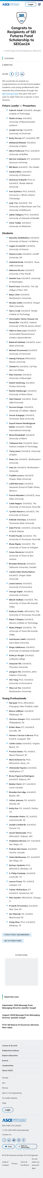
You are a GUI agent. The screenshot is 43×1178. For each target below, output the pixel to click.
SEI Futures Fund (10, 93)
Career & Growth (9, 1045)
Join (3, 1083)
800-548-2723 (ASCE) (11, 1125)
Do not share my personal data (35, 1163)
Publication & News (10, 1050)
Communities (7, 1065)
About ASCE (7, 1070)
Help (4, 1103)
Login (30, 4)
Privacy (15, 1163)
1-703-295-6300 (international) (15, 1130)
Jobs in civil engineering (12, 1093)
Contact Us (6, 1134)
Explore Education (10, 1055)
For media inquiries (9, 1098)
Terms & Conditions (24, 1163)
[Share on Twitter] (17, 74)
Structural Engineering (16, 935)
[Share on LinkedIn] (22, 74)
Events (5, 1060)
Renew (5, 1088)
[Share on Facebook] (11, 74)
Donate (5, 1078)
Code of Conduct (5, 1163)
